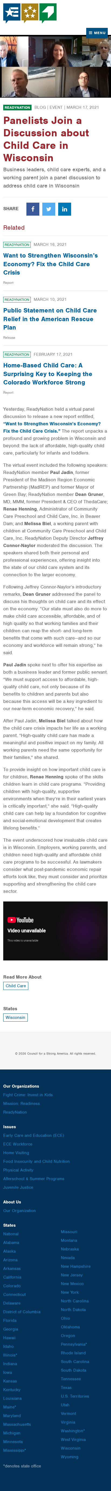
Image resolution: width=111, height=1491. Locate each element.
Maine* (9, 1407)
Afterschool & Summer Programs (33, 1178)
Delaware (11, 1303)
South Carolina (75, 1361)
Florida (9, 1320)
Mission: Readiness (21, 1103)
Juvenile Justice (18, 1187)
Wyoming (69, 1457)
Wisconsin (15, 1017)
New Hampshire (76, 1266)
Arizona (10, 1260)
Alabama (11, 1242)
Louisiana (12, 1398)
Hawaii (9, 1338)
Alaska (9, 1251)
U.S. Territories (75, 1396)
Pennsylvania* (74, 1344)
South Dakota (73, 1370)
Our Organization (19, 1210)
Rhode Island (73, 1353)
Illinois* (10, 1355)
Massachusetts (17, 1424)
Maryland (12, 1415)
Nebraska (70, 1249)
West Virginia (73, 1439)
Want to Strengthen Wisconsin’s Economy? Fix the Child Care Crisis (50, 263)
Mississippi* (14, 1450)
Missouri (69, 1232)
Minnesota (13, 1441)
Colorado (12, 1286)
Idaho (8, 1346)
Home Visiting (16, 1153)
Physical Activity (18, 1170)
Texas (66, 1387)
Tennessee (71, 1379)
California (12, 1277)
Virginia (68, 1422)
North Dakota (73, 1309)
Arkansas (12, 1268)
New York (70, 1292)
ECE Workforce (17, 1144)
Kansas (10, 1381)
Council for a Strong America (30, 13)
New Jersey (72, 1275)
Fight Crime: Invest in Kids (28, 1095)
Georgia (10, 1329)
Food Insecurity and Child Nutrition (36, 1161)
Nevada (68, 1257)
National (11, 1234)
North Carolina (75, 1301)
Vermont (68, 1413)
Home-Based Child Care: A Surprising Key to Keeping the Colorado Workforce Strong (47, 373)
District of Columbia (21, 1312)
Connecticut (14, 1294)
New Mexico (72, 1283)
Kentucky (11, 1390)
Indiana (10, 1364)
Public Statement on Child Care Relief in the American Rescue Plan (50, 318)
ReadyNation (17, 107)
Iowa (7, 1372)
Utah (65, 1405)
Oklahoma (70, 1327)
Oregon (68, 1335)
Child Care (16, 986)
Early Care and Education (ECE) (33, 1135)
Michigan (11, 1433)
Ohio (65, 1318)
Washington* (73, 1431)
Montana (69, 1240)
